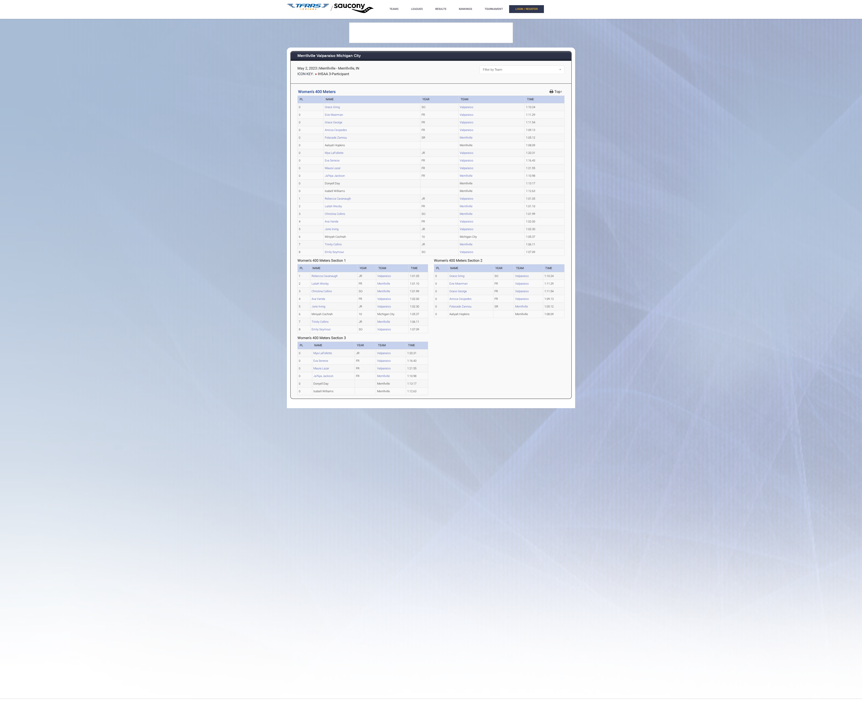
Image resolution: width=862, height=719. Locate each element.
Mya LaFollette (334, 153)
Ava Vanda (331, 221)
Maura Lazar (333, 168)
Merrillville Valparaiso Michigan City (329, 56)
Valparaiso (466, 107)
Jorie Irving (332, 229)
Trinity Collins (333, 244)
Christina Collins (335, 214)
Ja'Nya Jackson (335, 175)
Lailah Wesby (333, 206)
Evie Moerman (334, 114)
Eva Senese (332, 160)
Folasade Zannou (336, 137)
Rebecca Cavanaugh (338, 198)
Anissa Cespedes (336, 130)
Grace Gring (332, 107)
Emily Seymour (334, 252)
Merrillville (466, 137)
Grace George (333, 122)
